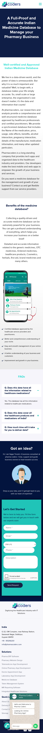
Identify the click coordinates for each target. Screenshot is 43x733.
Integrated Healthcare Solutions (14, 691)
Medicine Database (9, 680)
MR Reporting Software (11, 687)
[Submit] (35, 726)
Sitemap (5, 713)
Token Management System (13, 684)
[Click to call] (7, 726)
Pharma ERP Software (10, 656)
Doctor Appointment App (12, 672)
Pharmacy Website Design (12, 660)
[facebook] (29, 729)
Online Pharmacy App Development (16, 668)
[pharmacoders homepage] (11, 4)
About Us (5, 701)
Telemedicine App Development (15, 664)
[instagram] (25, 729)
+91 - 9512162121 (8, 641)
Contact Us (6, 709)
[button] (40, 4)
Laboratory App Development (13, 676)
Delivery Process (8, 705)
